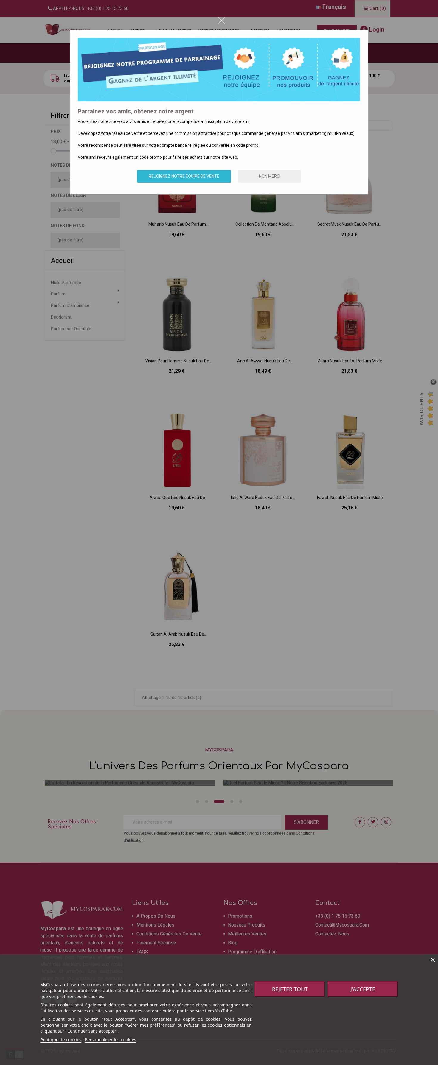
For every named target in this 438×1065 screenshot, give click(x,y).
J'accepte (362, 989)
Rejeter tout (290, 989)
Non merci (269, 176)
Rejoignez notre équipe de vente (184, 176)
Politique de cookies (60, 1039)
